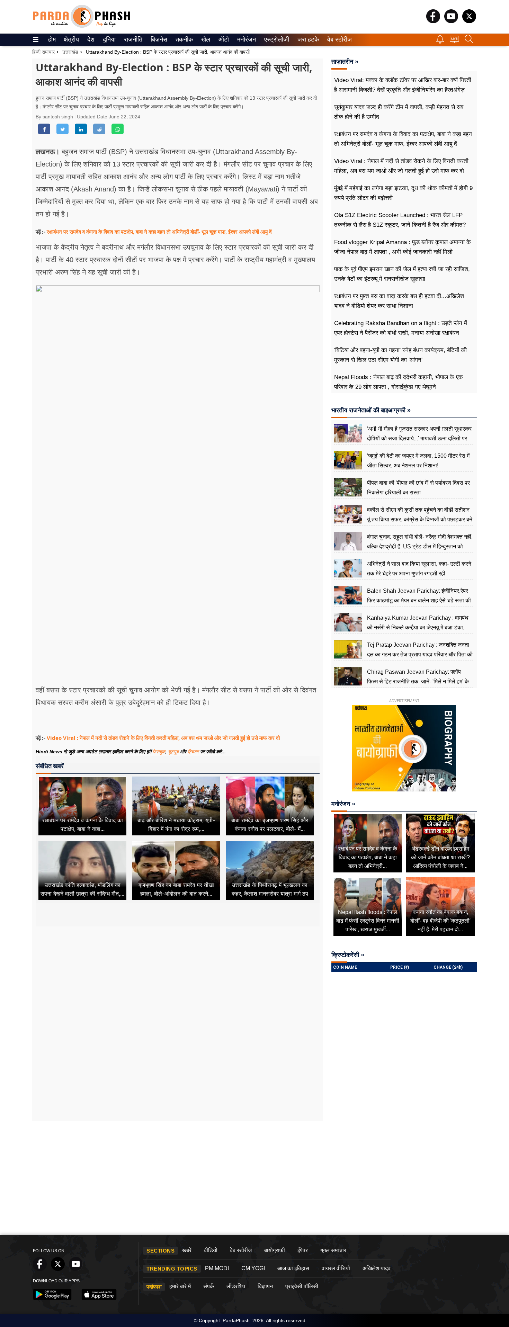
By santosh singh (55, 116)
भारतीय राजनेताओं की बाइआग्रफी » (371, 410)
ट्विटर (193, 751)
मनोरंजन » (343, 803)
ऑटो (222, 39)
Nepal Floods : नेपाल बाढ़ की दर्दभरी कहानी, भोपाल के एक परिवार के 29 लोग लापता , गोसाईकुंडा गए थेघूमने (398, 382)
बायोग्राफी (274, 1250)
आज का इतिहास (293, 1268)
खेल (205, 39)
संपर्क (208, 1286)
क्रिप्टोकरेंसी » (347, 954)
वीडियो (210, 1250)
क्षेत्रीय (70, 39)
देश (90, 39)
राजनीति (132, 39)
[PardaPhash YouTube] (451, 21)
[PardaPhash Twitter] (469, 21)
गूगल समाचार (333, 1250)
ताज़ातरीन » (344, 61)
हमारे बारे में (180, 1286)
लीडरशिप (235, 1286)
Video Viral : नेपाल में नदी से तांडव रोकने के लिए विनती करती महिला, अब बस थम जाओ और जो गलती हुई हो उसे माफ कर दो (163, 737)
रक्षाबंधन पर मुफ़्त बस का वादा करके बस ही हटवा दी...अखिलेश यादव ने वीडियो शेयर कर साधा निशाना (399, 301)
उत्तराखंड (70, 52)
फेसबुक (159, 751)
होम (51, 39)
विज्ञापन (265, 1286)
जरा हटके (306, 39)
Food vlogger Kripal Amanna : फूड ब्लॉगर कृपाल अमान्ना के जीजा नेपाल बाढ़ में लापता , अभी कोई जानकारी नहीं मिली (402, 247)
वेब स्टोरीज (338, 39)
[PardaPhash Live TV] (454, 41)
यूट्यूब (174, 751)
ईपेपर (302, 1250)
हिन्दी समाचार (43, 52)
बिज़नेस (158, 39)
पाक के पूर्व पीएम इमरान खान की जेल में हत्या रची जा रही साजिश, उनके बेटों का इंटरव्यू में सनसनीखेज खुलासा (402, 274)
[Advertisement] (178, 991)
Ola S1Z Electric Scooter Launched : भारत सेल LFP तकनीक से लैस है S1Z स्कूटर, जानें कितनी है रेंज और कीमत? (400, 220)
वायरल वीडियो (336, 1268)
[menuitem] (52, 40)
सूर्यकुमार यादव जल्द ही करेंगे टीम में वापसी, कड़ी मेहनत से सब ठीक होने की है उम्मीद (398, 112)
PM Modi (217, 1268)
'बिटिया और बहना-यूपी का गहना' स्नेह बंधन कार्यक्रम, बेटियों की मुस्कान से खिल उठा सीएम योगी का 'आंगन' (400, 355)
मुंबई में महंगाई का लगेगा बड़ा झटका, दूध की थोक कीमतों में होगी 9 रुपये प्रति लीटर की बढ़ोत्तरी (403, 193)
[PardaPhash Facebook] (433, 21)
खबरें (186, 1250)
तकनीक (183, 39)
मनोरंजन (245, 39)
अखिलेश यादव (377, 1268)
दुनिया (108, 39)
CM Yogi (253, 1268)
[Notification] (440, 42)
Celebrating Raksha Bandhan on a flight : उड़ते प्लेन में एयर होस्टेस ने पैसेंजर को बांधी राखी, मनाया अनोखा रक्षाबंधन (400, 328)
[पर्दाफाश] (81, 26)
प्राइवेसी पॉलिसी (301, 1286)
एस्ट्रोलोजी (275, 39)
